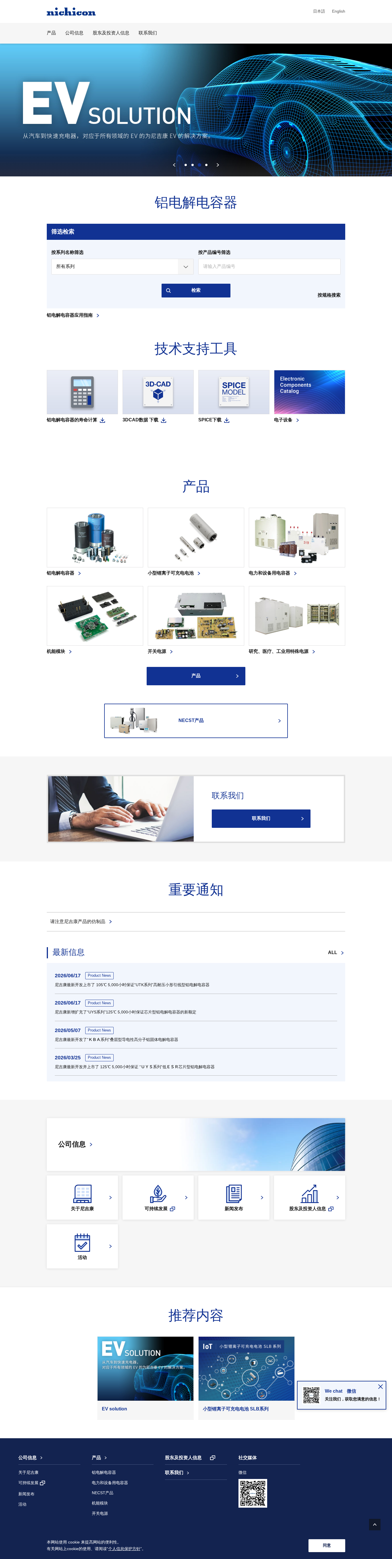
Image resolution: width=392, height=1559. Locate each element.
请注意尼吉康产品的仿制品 (77, 921)
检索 (196, 290)
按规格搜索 (329, 295)
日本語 (319, 11)
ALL (332, 952)
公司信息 (27, 1457)
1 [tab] (186, 165)
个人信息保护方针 (124, 1549)
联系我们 (148, 33)
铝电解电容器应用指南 (70, 315)
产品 (196, 676)
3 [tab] (199, 165)
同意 (327, 1545)
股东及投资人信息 (111, 33)
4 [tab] (206, 165)
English (338, 11)
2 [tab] (192, 165)
